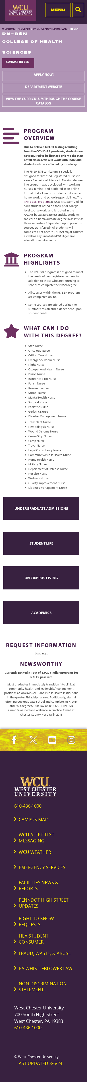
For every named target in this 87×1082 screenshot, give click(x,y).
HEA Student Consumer (33, 939)
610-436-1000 (27, 806)
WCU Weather (35, 852)
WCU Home (8, 28)
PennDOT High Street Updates (43, 903)
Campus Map (33, 820)
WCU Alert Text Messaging (36, 838)
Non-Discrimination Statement (43, 987)
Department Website (43, 86)
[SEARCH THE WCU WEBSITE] (78, 10)
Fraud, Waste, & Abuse (45, 953)
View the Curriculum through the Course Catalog (43, 100)
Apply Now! (44, 74)
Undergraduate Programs (50, 28)
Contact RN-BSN (18, 61)
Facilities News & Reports (38, 885)
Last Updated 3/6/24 (39, 1063)
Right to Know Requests (36, 921)
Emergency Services (42, 867)
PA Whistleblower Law (45, 968)
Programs (24, 28)
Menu (58, 9)
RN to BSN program (37, 202)
